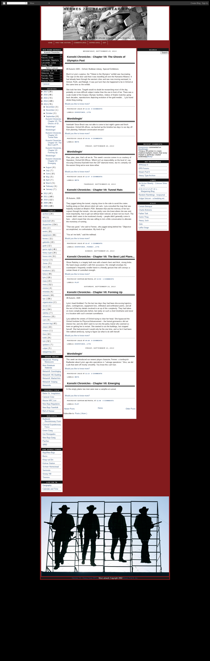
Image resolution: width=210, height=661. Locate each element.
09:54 (87, 138)
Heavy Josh (144, 220)
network (46, 295)
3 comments (96, 243)
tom (44, 341)
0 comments (96, 109)
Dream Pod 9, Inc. (130, 578)
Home (50, 42)
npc (44, 299)
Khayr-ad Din (48, 460)
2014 (46, 101)
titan (45, 334)
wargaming (47, 352)
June (48, 174)
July (48, 170)
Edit (104, 42)
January (49, 189)
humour (46, 260)
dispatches (47, 224)
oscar (45, 306)
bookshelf (47, 221)
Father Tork (143, 213)
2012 (46, 193)
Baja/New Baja (49, 453)
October (49, 113)
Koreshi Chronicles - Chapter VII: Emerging (54, 161)
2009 (46, 203)
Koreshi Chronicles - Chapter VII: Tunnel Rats (54, 135)
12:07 (87, 176)
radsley (46, 313)
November (50, 110)
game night (47, 249)
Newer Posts (69, 409)
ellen (45, 228)
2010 (46, 200)
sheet (45, 327)
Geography (47, 485)
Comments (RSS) (80, 42)
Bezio (45, 456)
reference (47, 316)
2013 (46, 104)
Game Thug (143, 217)
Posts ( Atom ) (81, 413)
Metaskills (47, 385)
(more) (149, 156)
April (48, 180)
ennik (45, 231)
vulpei (45, 348)
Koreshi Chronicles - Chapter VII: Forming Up (54, 150)
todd (45, 338)
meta (45, 285)
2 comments (96, 373)
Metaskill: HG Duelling (52, 375)
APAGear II (143, 165)
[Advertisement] (153, 98)
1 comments (108, 279)
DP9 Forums (144, 168)
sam (45, 320)
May (48, 177)
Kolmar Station (49, 463)
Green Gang (48, 430)
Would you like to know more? (77, 104)
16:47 (87, 243)
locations (47, 270)
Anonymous (143, 147)
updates (46, 345)
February (50, 186)
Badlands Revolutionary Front (52, 420)
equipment (47, 235)
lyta (44, 277)
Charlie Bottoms (145, 210)
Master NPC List (49, 400)
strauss (46, 331)
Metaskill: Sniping (50, 382)
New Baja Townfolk (50, 407)
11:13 (87, 373)
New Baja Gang (49, 438)
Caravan (46, 84)
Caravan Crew (48, 397)
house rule (47, 256)
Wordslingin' (51, 127)
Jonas (45, 263)
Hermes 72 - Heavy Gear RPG (97, 9)
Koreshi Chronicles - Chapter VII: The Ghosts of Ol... (54, 121)
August (49, 167)
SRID (45, 445)
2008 (46, 206)
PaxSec (46, 441)
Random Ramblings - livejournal (152, 195)
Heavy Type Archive (147, 175)
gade (45, 246)
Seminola (46, 470)
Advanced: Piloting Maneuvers (50, 361)
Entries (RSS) (94, 42)
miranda (46, 292)
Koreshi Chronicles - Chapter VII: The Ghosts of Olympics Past (96, 58)
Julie (141, 224)
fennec (46, 239)
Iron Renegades (49, 434)
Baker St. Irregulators (51, 393)
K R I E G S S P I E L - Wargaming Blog (148, 190)
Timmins (46, 477)
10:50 (99, 279)
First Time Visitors (63, 42)
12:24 (87, 109)
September (50, 116)
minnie (46, 288)
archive (46, 214)
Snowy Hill (47, 474)
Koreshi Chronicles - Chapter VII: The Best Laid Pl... (54, 142)
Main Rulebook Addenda (49, 366)
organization (48, 302)
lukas (45, 274)
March (49, 183)
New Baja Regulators (51, 404)
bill (44, 217)
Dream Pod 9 (144, 172)
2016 (46, 95)
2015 (46, 98)
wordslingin (143, 149)
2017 (46, 92)
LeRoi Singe (144, 228)
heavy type (47, 253)
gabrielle (46, 242)
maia (45, 281)
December (50, 107)
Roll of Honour (48, 411)
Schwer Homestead (51, 467)
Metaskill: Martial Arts (52, 378)
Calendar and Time (50, 489)
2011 (46, 197)
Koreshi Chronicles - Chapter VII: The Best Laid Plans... (101, 256)
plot (44, 309)
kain (45, 267)
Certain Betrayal (145, 206)
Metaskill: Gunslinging (52, 371)
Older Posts (131, 409)
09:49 (87, 340)
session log (48, 323)
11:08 (99, 400)
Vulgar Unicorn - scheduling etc (152, 198)
